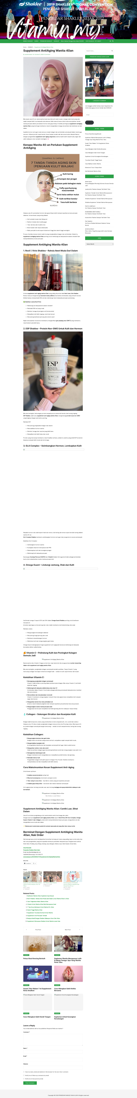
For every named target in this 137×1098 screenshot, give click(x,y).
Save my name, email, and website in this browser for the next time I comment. (46, 1072)
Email (25, 1056)
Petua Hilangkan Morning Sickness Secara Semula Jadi (99, 184)
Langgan (89, 122)
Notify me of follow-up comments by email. (37, 1075)
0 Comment (47, 54)
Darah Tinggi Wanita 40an (34, 910)
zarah (86, 189)
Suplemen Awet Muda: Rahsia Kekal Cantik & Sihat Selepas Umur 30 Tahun (32, 884)
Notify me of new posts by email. (34, 1079)
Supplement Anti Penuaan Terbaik (37, 915)
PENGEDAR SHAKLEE (46, 41)
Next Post (68, 930)
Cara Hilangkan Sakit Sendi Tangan (37, 1017)
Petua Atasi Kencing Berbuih (34, 958)
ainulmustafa (28, 54)
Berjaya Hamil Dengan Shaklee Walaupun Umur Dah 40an (43, 918)
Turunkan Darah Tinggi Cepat (93, 160)
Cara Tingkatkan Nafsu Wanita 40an (37, 901)
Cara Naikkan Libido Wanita (93, 164)
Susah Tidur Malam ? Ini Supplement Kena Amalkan (97, 144)
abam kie (87, 181)
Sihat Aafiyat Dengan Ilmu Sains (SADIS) (72, 41)
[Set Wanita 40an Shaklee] (52, 876)
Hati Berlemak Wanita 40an (93, 171)
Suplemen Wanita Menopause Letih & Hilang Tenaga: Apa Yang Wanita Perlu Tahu (67, 960)
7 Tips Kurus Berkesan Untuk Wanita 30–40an (40, 907)
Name (25, 1048)
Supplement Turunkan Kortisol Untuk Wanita (40, 913)
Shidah (87, 198)
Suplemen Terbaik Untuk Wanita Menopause (98, 193)
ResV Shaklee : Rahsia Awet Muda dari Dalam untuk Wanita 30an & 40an (48, 898)
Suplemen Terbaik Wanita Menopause (101, 198)
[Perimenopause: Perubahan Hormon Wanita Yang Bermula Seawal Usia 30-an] (73, 876)
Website (25, 1064)
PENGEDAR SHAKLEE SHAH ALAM (68, 9)
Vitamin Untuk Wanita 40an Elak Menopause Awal (41, 904)
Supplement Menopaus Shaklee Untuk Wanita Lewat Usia (43, 921)
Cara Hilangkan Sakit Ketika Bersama (95, 149)
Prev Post (38, 930)
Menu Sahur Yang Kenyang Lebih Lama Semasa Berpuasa (98, 232)
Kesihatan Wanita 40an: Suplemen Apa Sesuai (40, 896)
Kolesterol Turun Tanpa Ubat (93, 167)
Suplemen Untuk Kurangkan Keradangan (96, 156)
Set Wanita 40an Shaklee (50, 882)
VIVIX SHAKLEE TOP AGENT (93, 41)
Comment (26, 1032)
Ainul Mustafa (27, 848)
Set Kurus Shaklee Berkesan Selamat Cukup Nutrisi (97, 224)
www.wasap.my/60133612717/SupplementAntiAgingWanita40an (41, 857)
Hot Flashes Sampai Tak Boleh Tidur (100, 189)
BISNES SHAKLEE (28, 41)
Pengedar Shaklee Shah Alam (31, 850)
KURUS (36, 41)
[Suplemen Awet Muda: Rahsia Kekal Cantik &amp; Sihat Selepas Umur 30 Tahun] (32, 876)
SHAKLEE (56, 41)
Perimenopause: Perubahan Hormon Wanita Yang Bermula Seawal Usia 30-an (71, 884)
